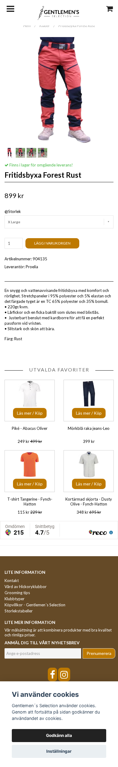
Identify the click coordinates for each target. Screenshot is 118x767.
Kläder (46, 25)
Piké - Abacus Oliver (30, 428)
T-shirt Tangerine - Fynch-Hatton (29, 501)
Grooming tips (17, 592)
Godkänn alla (59, 735)
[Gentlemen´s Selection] (59, 12)
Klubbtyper (15, 598)
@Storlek (13, 211)
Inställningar (59, 751)
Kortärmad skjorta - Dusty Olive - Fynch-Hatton (88, 501)
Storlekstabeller (19, 610)
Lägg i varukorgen (52, 243)
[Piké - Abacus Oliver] (30, 400)
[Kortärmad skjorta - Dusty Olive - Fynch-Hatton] (89, 471)
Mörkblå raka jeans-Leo (89, 428)
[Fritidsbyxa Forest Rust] (59, 91)
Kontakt (12, 580)
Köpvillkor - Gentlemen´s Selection (35, 604)
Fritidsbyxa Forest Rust (76, 25)
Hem (29, 25)
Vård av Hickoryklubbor (26, 586)
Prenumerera (99, 653)
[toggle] (13, 8)
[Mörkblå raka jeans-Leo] (89, 400)
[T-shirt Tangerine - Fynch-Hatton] (30, 471)
